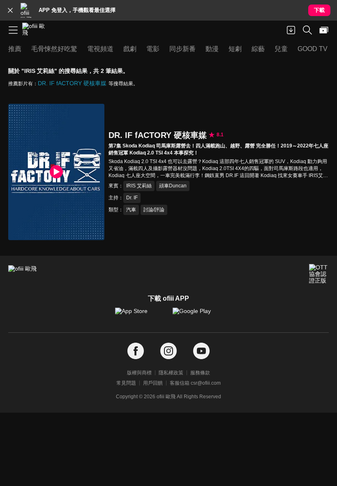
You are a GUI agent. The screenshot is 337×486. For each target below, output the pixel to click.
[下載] (291, 30)
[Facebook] (135, 351)
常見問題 (126, 383)
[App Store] (139, 315)
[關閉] (10, 10)
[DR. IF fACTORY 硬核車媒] (56, 172)
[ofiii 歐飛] (36, 30)
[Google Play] (197, 315)
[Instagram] (168, 351)
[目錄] (13, 30)
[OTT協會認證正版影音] (319, 274)
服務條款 (200, 373)
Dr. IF (132, 198)
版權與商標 (139, 373)
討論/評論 (153, 210)
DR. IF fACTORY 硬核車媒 (72, 83)
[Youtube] (201, 351)
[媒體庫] (324, 30)
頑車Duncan (173, 186)
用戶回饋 (153, 383)
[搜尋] (307, 30)
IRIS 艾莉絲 (139, 186)
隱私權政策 (171, 373)
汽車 (131, 210)
